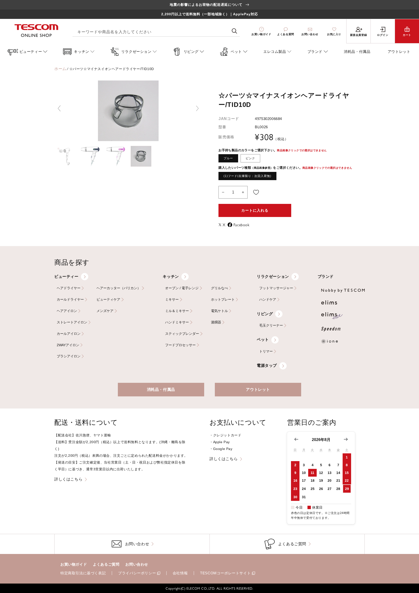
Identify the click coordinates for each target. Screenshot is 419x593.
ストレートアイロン (72, 322)
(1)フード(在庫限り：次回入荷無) (247, 176)
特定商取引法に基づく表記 (83, 573)
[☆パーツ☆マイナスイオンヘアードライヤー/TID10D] (64, 156)
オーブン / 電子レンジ (182, 288)
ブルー (228, 158)
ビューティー (66, 276)
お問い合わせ (136, 564)
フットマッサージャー (276, 288)
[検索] (234, 31)
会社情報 (180, 573)
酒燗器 (216, 322)
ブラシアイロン (69, 356)
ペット (263, 339)
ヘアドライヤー (69, 288)
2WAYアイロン (68, 345)
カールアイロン (69, 334)
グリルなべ (219, 288)
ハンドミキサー (177, 322)
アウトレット (258, 389)
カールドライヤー (70, 299)
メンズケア (105, 311)
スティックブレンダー (182, 334)
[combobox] (156, 31)
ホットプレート (223, 299)
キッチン (171, 276)
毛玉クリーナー (271, 325)
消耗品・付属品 (161, 389)
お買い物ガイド (73, 564)
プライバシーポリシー (137, 573)
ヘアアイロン (67, 311)
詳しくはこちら (68, 479)
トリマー (266, 351)
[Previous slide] (59, 108)
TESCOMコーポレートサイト (225, 573)
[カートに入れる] (256, 192)
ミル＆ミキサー (177, 311)
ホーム (60, 69)
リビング (265, 314)
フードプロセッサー (180, 345)
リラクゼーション (273, 276)
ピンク (250, 158)
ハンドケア (267, 299)
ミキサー (172, 299)
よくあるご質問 (106, 564)
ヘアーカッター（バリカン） (119, 288)
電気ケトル (219, 311)
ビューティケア (108, 299)
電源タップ (267, 365)
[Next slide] (197, 108)
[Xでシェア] (220, 224)
